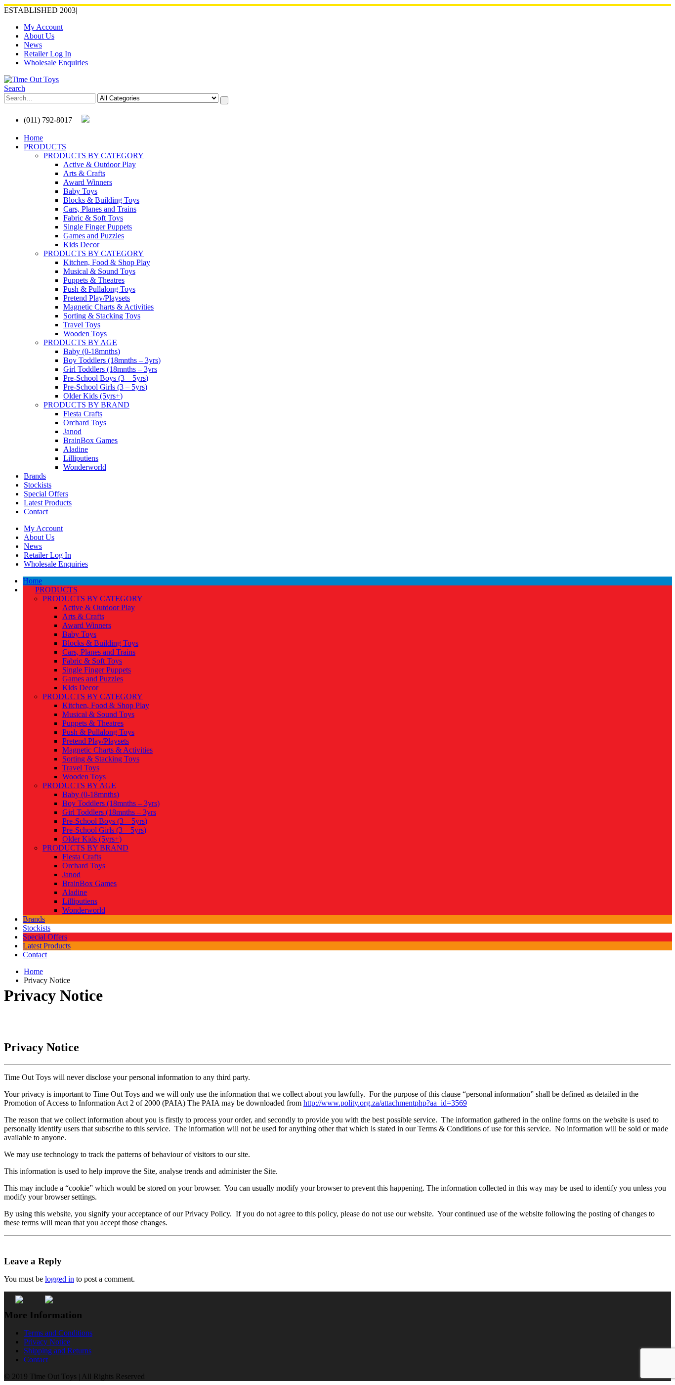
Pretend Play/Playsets (96, 298)
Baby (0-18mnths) (91, 351)
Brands (35, 476)
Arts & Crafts (84, 173)
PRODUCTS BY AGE (80, 342)
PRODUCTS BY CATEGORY (93, 155)
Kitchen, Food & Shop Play (106, 262)
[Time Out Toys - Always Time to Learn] (31, 79)
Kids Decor (81, 244)
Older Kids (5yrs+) (93, 396)
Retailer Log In (47, 53)
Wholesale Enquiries (56, 62)
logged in (59, 1279)
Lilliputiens (80, 458)
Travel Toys (81, 324)
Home (33, 138)
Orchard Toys (84, 422)
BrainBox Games (90, 440)
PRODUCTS (45, 146)
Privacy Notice (47, 1342)
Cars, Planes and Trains (99, 209)
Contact (36, 511)
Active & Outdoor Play (99, 164)
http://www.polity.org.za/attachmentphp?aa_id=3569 (385, 1103)
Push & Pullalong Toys (99, 289)
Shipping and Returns (57, 1350)
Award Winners (87, 182)
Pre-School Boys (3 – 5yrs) (105, 378)
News (33, 45)
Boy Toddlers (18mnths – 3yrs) (112, 360)
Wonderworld (84, 467)
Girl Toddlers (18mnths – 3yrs (110, 369)
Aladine (75, 449)
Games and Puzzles (93, 235)
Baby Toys (80, 191)
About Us (39, 36)
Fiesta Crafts (82, 413)
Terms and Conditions (58, 1333)
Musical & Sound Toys (99, 271)
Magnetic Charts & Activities (108, 307)
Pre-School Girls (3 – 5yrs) (105, 387)
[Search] (224, 100)
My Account (43, 27)
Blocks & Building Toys (101, 200)
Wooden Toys (85, 333)
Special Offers (46, 494)
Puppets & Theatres (94, 280)
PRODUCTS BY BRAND (86, 405)
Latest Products (48, 502)
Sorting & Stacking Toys (101, 316)
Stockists (37, 485)
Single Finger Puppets (97, 227)
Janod (72, 431)
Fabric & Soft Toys (93, 218)
